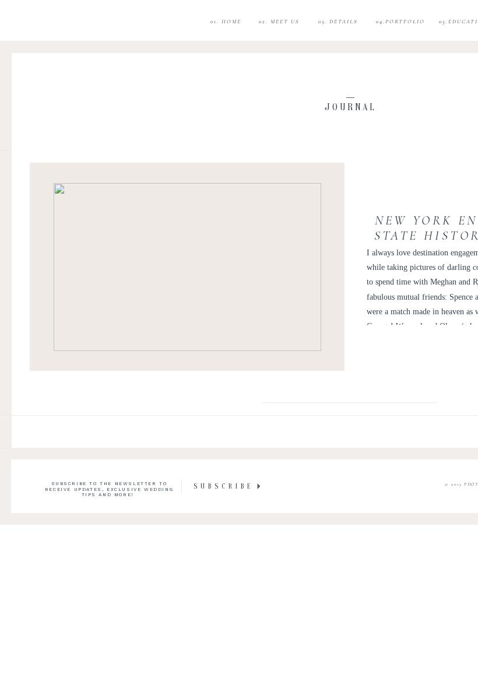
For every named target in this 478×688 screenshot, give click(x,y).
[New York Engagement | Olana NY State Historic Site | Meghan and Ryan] (187, 267)
